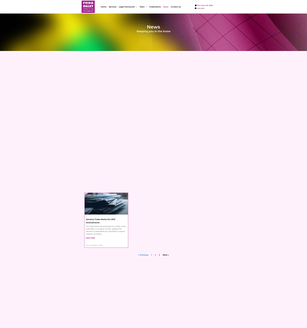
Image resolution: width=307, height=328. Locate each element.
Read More (90, 238)
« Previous (143, 255)
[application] (136, 7)
